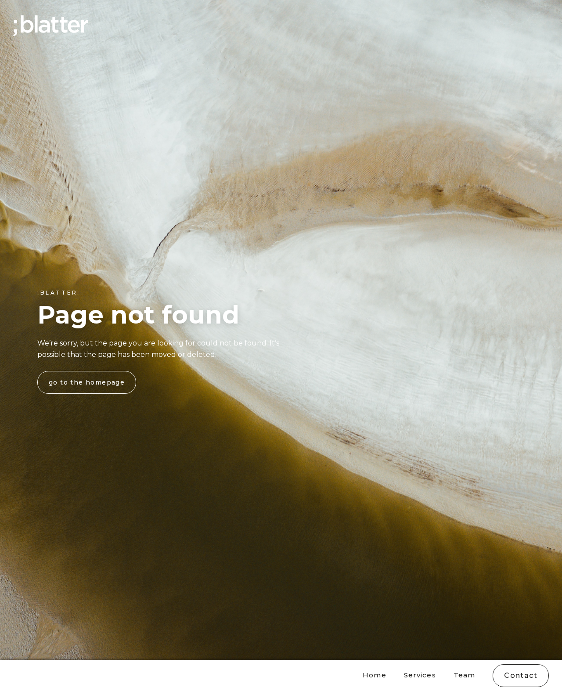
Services (420, 675)
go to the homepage (87, 382)
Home (374, 675)
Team (465, 675)
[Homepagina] (50, 25)
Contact (520, 675)
